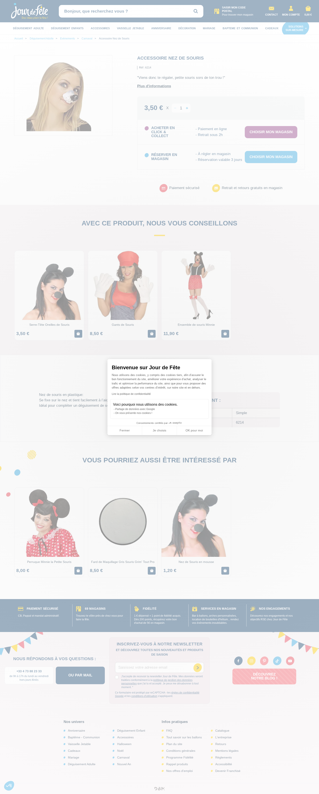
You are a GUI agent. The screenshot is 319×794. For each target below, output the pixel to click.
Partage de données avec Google (135, 409)
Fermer (125, 430)
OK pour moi (194, 430)
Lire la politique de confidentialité (131, 393)
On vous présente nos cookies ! (133, 413)
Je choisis (159, 430)
